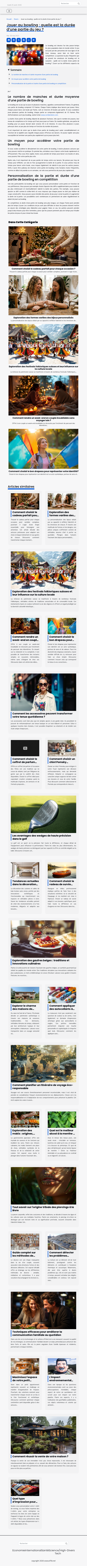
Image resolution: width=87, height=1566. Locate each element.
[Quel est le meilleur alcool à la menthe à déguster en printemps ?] (62, 1119)
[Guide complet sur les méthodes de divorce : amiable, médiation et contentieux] (25, 1241)
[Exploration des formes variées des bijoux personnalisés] (43, 295)
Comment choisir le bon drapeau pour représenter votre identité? (44, 471)
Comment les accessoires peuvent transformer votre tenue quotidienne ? (42, 715)
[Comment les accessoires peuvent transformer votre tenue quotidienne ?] (43, 692)
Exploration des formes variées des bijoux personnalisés (43, 317)
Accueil (9, 19)
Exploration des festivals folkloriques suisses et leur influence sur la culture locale (43, 367)
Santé (45, 1550)
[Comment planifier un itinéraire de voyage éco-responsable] (43, 1063)
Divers (16, 19)
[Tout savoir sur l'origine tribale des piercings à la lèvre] (43, 1185)
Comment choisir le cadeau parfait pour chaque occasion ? (43, 268)
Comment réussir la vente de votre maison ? (40, 1456)
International (33, 1550)
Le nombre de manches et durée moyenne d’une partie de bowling (34, 74)
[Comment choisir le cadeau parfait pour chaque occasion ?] (43, 246)
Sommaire (16, 70)
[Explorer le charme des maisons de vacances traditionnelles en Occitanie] (25, 994)
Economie (18, 1550)
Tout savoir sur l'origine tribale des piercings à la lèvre (43, 1208)
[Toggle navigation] (9, 11)
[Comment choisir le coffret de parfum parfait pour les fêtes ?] (25, 748)
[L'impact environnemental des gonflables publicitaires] (62, 1366)
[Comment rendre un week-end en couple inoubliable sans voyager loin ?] (43, 395)
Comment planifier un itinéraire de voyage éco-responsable (42, 1086)
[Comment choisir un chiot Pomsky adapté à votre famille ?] (62, 748)
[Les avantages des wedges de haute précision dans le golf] (43, 814)
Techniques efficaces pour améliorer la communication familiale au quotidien (37, 1333)
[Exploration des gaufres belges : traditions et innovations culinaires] (43, 939)
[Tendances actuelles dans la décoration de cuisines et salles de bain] (25, 870)
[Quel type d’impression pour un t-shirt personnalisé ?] (25, 1487)
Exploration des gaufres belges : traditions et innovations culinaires (40, 962)
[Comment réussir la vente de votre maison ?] (43, 1435)
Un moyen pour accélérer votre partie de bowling (28, 79)
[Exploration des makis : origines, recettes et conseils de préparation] (25, 1119)
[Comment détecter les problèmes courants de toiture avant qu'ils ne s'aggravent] (62, 1241)
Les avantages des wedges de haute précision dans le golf (41, 837)
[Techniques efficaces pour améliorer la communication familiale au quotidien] (43, 1310)
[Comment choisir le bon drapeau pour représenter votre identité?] (43, 449)
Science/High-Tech (58, 1552)
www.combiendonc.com (49, 115)
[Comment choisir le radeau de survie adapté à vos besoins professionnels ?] (62, 870)
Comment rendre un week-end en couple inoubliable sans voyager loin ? (43, 419)
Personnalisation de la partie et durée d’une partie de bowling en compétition (38, 83)
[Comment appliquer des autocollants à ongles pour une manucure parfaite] (62, 994)
